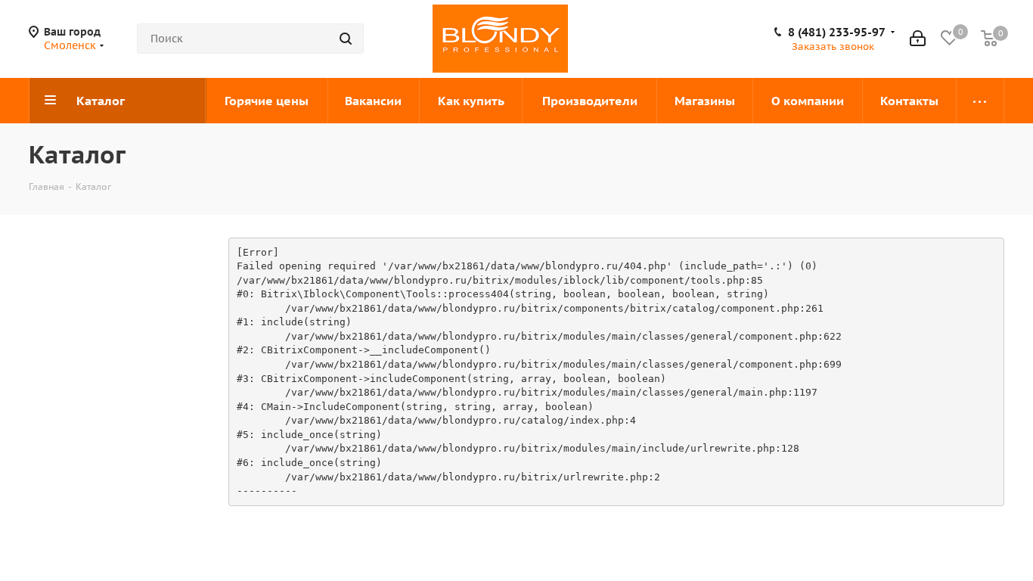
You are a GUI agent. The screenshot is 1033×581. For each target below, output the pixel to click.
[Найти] (345, 38)
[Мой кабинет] (918, 39)
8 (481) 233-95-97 (837, 32)
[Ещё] (980, 100)
